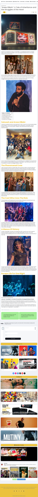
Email (6, 335)
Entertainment (9, 1)
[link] (36, 12)
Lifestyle (27, 1)
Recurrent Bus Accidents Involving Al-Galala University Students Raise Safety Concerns (27, 315)
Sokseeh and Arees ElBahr (6, 114)
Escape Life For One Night (7, 119)
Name (6, 331)
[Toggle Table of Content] (11, 113)
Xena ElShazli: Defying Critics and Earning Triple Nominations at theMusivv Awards (9, 315)
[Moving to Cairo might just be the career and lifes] (14, 472)
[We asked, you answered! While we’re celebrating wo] (5, 472)
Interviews (23, 1)
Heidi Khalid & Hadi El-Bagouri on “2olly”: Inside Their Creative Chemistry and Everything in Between (18, 387)
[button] (32, 12)
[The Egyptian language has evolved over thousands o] (32, 472)
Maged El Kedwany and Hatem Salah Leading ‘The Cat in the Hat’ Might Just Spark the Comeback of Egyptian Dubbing (9, 366)
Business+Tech (16, 1)
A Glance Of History (6, 118)
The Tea (3, 1)
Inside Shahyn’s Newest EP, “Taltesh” (9, 426)
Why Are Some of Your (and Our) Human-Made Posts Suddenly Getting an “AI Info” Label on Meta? (18, 413)
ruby (2, 323)
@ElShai (19, 457)
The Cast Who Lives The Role (7, 116)
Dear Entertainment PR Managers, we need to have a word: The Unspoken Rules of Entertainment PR (28, 366)
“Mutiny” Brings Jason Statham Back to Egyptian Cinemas (9, 354)
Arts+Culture (33, 1)
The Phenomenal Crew (6, 115)
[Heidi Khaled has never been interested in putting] (23, 472)
